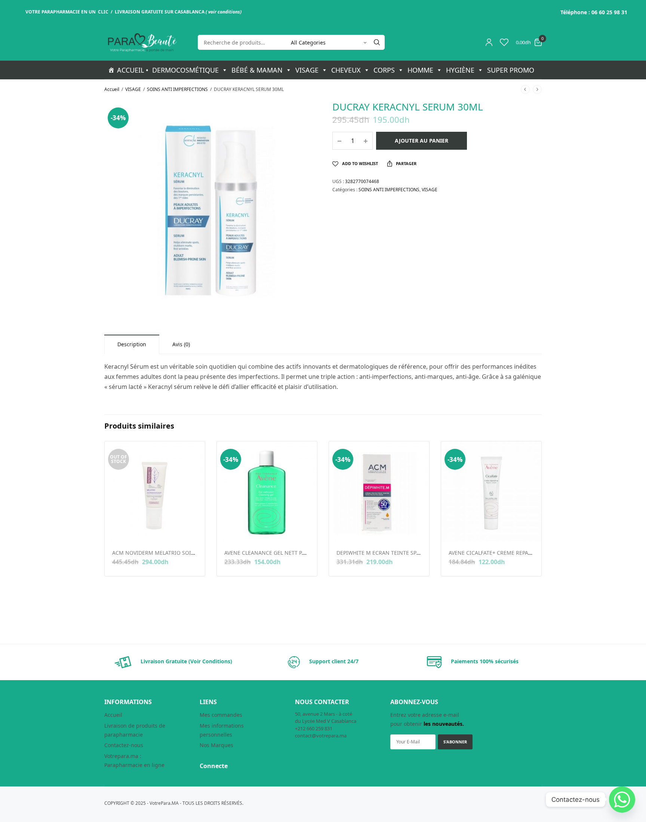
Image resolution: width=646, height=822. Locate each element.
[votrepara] (141, 42)
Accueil (111, 89)
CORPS (384, 70)
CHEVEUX (346, 70)
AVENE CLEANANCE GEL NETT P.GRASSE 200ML (282, 552)
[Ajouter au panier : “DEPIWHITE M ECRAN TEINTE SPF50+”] (341, 530)
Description (131, 344)
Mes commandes (221, 714)
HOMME (420, 70)
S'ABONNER (455, 742)
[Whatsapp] (622, 799)
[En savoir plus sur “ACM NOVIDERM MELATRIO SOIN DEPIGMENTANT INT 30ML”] (117, 530)
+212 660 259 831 (313, 728)
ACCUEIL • (132, 70)
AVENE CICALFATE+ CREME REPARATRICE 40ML (506, 552)
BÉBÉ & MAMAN (257, 70)
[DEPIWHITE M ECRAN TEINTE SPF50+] (379, 491)
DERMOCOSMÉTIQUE (185, 70)
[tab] (131, 344)
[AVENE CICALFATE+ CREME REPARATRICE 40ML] (491, 491)
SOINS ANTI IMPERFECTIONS (177, 89)
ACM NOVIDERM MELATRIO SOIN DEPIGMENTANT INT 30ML (187, 552)
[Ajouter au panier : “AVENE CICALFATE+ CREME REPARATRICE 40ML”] (454, 530)
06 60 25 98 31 (609, 12)
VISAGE (307, 70)
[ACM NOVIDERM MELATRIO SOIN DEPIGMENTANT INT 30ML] (155, 491)
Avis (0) (181, 344)
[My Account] (489, 42)
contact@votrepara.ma (321, 735)
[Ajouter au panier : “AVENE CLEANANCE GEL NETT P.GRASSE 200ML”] (229, 530)
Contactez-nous (123, 745)
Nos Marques (216, 745)
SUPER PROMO (510, 70)
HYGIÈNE (460, 70)
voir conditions (224, 12)
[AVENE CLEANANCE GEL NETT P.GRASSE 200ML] (267, 491)
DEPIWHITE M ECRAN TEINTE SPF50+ (382, 552)
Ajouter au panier (421, 140)
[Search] (377, 42)
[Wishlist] (504, 42)
